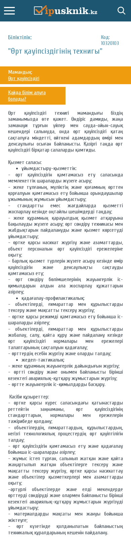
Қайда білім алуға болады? (27, 96)
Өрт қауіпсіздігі (23, 78)
